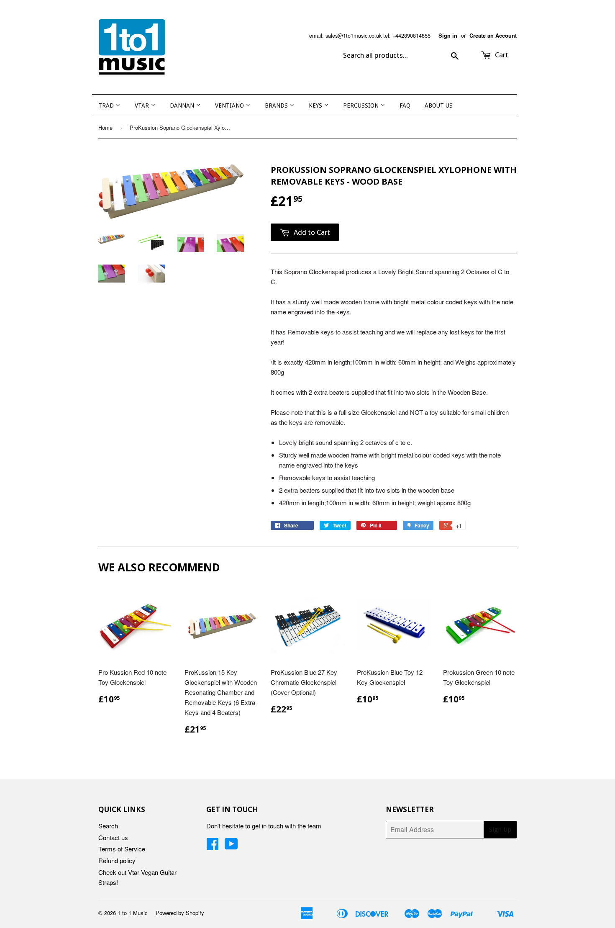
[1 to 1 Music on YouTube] (231, 846)
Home (105, 127)
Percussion (361, 105)
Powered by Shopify (180, 913)
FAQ (405, 105)
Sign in (447, 35)
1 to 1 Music (133, 913)
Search (108, 825)
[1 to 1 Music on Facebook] (212, 846)
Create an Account (493, 35)
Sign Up (500, 829)
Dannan (183, 105)
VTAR (143, 105)
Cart (500, 55)
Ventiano (230, 105)
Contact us (113, 837)
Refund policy (117, 860)
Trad (106, 105)
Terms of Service (121, 848)
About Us (439, 105)
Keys (316, 105)
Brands (277, 105)
